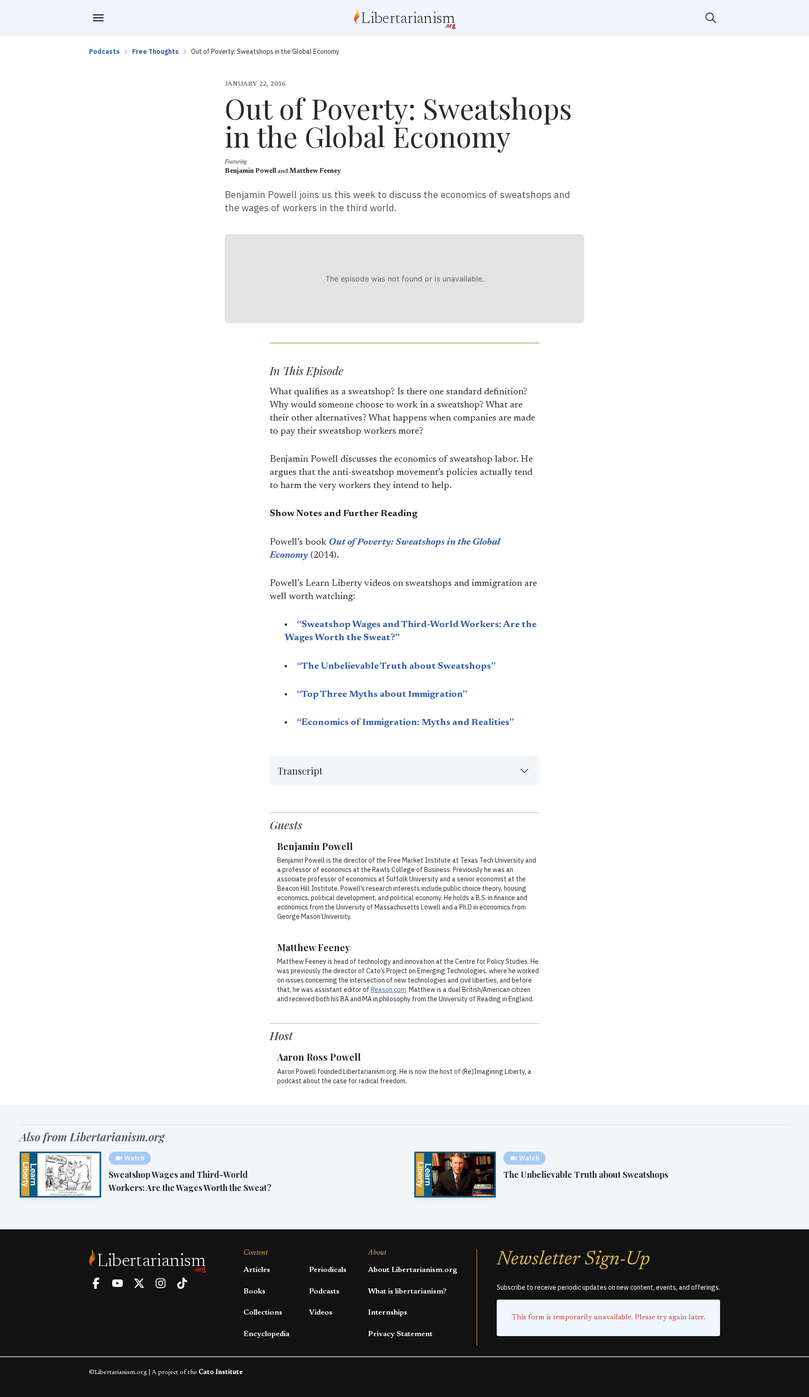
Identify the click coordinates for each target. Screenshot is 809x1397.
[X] (139, 1283)
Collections (262, 1312)
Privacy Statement (400, 1334)
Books (254, 1291)
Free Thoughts (155, 51)
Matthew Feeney (315, 171)
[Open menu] (98, 17)
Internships (387, 1312)
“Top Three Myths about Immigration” (382, 694)
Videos (320, 1312)
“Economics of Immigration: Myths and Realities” (405, 722)
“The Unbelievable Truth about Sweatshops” (396, 666)
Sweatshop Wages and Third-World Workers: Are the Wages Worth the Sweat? (190, 1181)
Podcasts (104, 51)
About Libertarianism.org (412, 1270)
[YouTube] (117, 1283)
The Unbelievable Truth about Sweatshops (585, 1174)
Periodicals (327, 1270)
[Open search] (710, 17)
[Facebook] (96, 1283)
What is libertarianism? (407, 1291)
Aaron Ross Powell (319, 1056)
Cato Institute (221, 1372)
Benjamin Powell (250, 171)
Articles (256, 1270)
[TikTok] (182, 1283)
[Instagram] (161, 1283)
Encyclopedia (266, 1334)
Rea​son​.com (388, 989)
